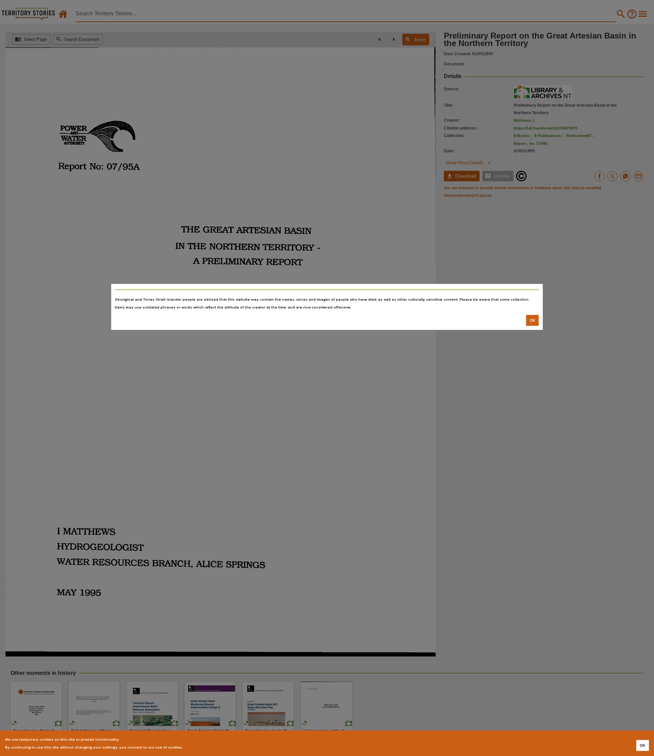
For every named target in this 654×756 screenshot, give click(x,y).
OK (532, 320)
